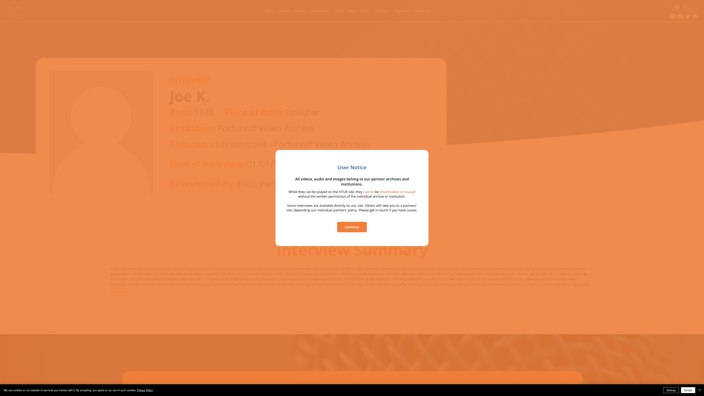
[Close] (699, 390)
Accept (688, 390)
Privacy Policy (145, 390)
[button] (352, 227)
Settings (671, 390)
